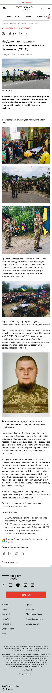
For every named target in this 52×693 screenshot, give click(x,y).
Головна (5, 23)
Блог (4, 633)
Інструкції (6, 614)
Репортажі (6, 624)
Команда (30, 609)
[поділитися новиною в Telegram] (20, 33)
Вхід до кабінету (33, 624)
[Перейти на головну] (24, 8)
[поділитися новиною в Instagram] (14, 33)
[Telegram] (25, 585)
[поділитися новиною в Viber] (16, 553)
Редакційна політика (35, 619)
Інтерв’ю (5, 619)
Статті (18, 16)
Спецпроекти (8, 629)
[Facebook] (10, 585)
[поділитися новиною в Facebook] (9, 33)
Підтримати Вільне (34, 614)
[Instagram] (18, 585)
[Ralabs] (10, 688)
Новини (8, 16)
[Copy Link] (23, 553)
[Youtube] (3, 585)
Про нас (28, 16)
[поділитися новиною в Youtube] (3, 33)
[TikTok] (32, 585)
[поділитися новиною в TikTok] (26, 33)
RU (42, 8)
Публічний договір (26, 670)
